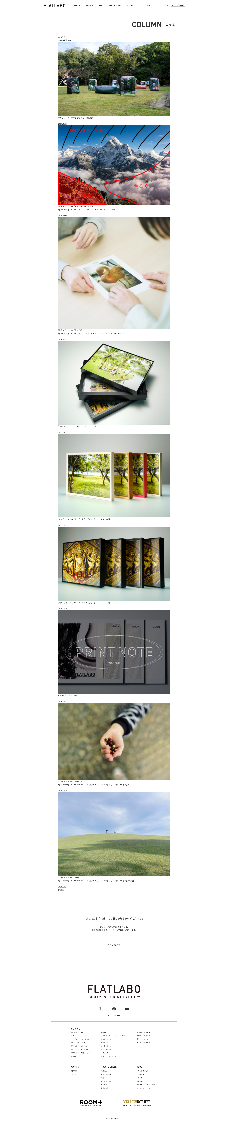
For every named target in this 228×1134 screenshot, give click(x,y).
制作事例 (89, 5)
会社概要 (140, 1081)
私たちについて (133, 5)
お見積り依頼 (105, 1085)
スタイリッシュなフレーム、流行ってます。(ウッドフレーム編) (84, 519)
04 (65, 890)
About (140, 1066)
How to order (109, 1066)
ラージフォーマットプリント (81, 1039)
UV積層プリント (76, 1056)
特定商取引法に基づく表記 (146, 1085)
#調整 (112, 209)
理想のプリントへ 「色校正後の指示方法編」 (76, 206)
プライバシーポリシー (144, 1088)
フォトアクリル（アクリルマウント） (113, 1036)
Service (75, 1028)
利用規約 (104, 1071)
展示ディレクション (143, 1039)
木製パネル (105, 1042)
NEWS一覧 (140, 1074)
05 (67, 890)
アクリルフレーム (107, 1053)
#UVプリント (75, 209)
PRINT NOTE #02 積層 (68, 695)
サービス (76, 5)
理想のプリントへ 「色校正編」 (70, 330)
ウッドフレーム (106, 1046)
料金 (101, 5)
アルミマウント (106, 1039)
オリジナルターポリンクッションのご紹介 (76, 118)
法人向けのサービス (143, 1042)
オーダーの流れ (115, 5)
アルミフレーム (106, 1049)
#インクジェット (88, 333)
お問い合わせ (177, 5)
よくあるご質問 (106, 1081)
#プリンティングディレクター (93, 209)
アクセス (148, 5)
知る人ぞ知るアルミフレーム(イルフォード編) (77, 426)
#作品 (108, 209)
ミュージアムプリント (78, 1036)
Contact (114, 945)
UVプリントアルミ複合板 (79, 1049)
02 (61, 890)
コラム (73, 1074)
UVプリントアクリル (78, 1042)
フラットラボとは (143, 1071)
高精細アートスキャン (144, 1036)
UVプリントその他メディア (80, 1053)
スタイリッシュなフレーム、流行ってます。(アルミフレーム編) (84, 602)
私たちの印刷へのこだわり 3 (70, 781)
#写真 (127, 784)
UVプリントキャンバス (79, 1046)
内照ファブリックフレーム (110, 1056)
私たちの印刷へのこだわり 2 (70, 877)
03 (63, 890)
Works (75, 1066)
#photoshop (63, 209)
